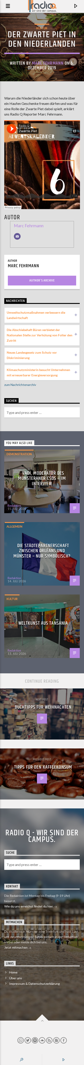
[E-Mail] (17, 236)
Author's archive (42, 280)
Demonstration (19, 454)
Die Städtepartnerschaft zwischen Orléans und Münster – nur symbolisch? (42, 551)
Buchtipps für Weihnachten (43, 707)
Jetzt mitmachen (16, 947)
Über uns (15, 978)
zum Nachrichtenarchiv (20, 385)
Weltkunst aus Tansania (43, 623)
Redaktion (14, 505)
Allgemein (14, 526)
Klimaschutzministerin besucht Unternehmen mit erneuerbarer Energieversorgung (38, 372)
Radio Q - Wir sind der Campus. (42, 836)
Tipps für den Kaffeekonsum (43, 767)
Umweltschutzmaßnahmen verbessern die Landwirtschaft (36, 315)
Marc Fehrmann (48, 63)
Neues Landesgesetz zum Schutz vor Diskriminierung (32, 355)
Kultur (41, 28)
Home (13, 972)
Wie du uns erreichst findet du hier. (29, 906)
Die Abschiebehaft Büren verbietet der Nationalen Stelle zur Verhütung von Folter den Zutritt (39, 335)
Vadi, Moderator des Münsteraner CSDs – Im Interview (42, 478)
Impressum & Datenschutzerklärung (34, 983)
